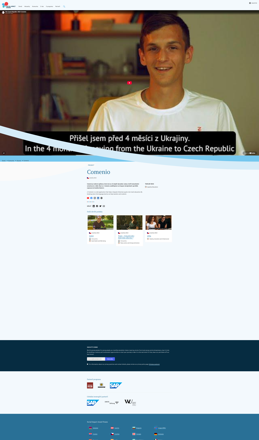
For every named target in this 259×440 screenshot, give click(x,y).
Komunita (35, 6)
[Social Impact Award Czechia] (9, 5)
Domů (20, 6)
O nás (42, 6)
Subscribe (110, 359)
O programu (49, 6)
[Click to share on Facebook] (97, 206)
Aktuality (27, 6)
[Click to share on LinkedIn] (94, 206)
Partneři (57, 6)
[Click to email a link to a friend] (104, 206)
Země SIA (254, 3)
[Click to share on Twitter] (100, 206)
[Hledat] (64, 6)
